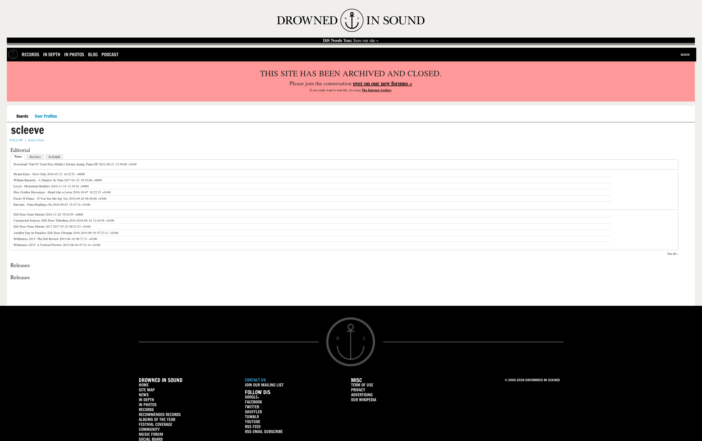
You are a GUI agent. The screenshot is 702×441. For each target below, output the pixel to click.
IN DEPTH (146, 400)
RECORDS (146, 409)
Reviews (35, 156)
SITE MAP (147, 390)
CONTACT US (255, 380)
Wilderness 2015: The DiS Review (36, 238)
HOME (144, 385)
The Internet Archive (376, 90)
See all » (672, 253)
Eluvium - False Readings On (32, 204)
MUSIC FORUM (151, 434)
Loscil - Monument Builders (31, 186)
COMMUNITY (149, 429)
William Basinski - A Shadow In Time (38, 180)
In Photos (74, 54)
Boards (22, 116)
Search (685, 54)
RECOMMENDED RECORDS (160, 414)
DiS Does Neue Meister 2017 (32, 226)
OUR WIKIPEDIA (363, 400)
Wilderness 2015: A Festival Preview (37, 244)
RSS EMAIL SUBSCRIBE (264, 431)
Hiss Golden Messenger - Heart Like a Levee (42, 192)
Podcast (109, 54)
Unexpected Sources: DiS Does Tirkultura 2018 (44, 220)
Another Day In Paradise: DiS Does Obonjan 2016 (46, 232)
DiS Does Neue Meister (29, 214)
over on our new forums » (382, 83)
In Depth (51, 54)
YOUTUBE (252, 422)
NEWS (144, 395)
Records (30, 54)
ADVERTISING (362, 395)
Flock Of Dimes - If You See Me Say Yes (40, 198)
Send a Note (36, 140)
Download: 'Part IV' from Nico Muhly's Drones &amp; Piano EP (55, 164)
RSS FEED (253, 426)
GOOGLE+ (252, 397)
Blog (93, 54)
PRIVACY (358, 390)
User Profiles (46, 116)
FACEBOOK (253, 402)
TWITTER (252, 407)
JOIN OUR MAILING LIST (264, 385)
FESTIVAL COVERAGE (155, 424)
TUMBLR (252, 417)
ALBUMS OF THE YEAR (157, 419)
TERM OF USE (362, 385)
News (18, 156)
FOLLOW (16, 140)
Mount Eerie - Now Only (29, 174)
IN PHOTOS (148, 405)
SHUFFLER (253, 412)
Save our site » (350, 40)
